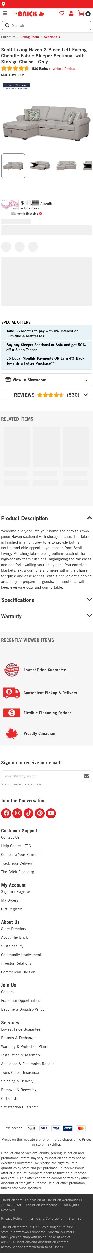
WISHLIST (62, 13)
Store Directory (13, 928)
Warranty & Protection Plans (24, 1046)
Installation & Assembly (20, 1055)
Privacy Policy (11, 1218)
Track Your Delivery (17, 863)
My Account (13, 885)
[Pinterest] (40, 813)
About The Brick (14, 937)
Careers (7, 991)
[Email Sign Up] (86, 776)
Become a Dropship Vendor (23, 1009)
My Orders (9, 900)
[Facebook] (6, 813)
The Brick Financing (17, 871)
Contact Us (10, 837)
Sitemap (74, 1218)
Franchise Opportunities (20, 1000)
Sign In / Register (15, 891)
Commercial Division (18, 972)
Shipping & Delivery (17, 1081)
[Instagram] (17, 813)
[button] (46, 4)
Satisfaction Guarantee (20, 1107)
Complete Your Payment (21, 854)
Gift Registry (11, 909)
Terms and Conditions (45, 1218)
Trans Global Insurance (20, 1072)
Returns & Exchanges (18, 1037)
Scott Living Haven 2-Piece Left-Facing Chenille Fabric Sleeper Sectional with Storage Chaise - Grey (44, 56)
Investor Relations (16, 963)
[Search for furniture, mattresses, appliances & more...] (7, 25)
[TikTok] (28, 813)
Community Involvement (21, 954)
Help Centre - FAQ (16, 845)
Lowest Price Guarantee (20, 1029)
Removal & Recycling (19, 1089)
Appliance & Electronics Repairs (27, 1063)
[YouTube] (51, 813)
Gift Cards (9, 1098)
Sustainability (12, 946)
